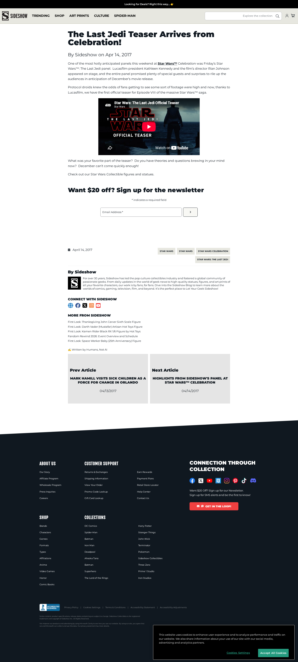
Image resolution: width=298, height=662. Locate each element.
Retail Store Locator (148, 485)
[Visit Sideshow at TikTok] (244, 480)
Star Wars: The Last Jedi (212, 259)
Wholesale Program (50, 485)
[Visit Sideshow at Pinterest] (235, 480)
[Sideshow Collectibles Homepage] (14, 15)
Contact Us (143, 498)
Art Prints (79, 16)
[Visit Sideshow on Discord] (252, 480)
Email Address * (112, 212)
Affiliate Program (49, 478)
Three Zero (144, 564)
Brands (43, 525)
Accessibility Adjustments (173, 607)
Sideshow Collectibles (150, 558)
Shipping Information (96, 478)
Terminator (144, 545)
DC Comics (91, 525)
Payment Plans (145, 478)
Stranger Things (146, 532)
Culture (101, 16)
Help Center (143, 491)
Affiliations (45, 558)
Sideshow (86, 55)
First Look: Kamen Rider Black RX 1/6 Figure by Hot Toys (104, 331)
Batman (89, 538)
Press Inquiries (47, 491)
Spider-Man (125, 16)
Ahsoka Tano (92, 558)
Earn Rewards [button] (144, 472)
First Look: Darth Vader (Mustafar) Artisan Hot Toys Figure (105, 326)
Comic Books (47, 584)
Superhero (90, 571)
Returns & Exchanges (96, 472)
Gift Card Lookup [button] (94, 498)
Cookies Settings (91, 607)
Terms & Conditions (115, 607)
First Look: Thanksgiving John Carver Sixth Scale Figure (104, 321)
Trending (41, 16)
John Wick (144, 538)
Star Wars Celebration (213, 251)
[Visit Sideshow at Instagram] (226, 480)
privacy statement (88, 626)
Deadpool (90, 551)
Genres (43, 538)
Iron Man (89, 545)
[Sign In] (287, 16)
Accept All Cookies (273, 652)
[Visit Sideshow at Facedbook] (192, 480)
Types (43, 551)
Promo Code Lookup (96, 491)
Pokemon (143, 551)
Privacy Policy (71, 607)
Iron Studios (144, 578)
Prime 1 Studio (146, 571)
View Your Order (94, 485)
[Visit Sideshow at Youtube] (209, 480)
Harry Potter (145, 525)
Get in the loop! (218, 506)
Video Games (47, 571)
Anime (43, 564)
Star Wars (166, 251)
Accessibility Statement (143, 607)
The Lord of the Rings (96, 578)
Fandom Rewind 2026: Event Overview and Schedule (103, 336)
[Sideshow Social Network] (218, 480)
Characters (45, 532)
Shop (59, 16)
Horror (43, 578)
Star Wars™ (167, 63)
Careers (44, 498)
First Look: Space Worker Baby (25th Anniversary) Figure (104, 340)
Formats (44, 545)
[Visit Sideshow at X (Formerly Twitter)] (201, 481)
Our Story (45, 472)
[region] (224, 642)
